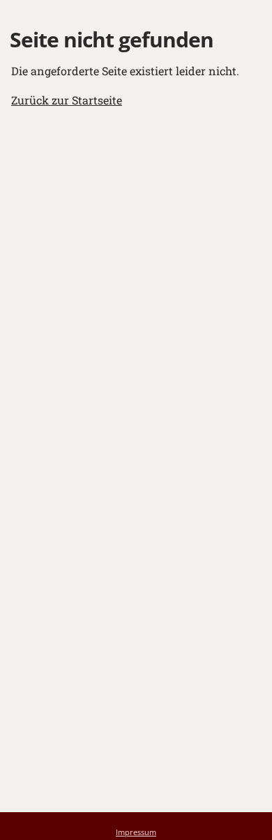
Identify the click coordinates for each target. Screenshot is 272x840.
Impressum (136, 832)
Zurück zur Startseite (66, 100)
